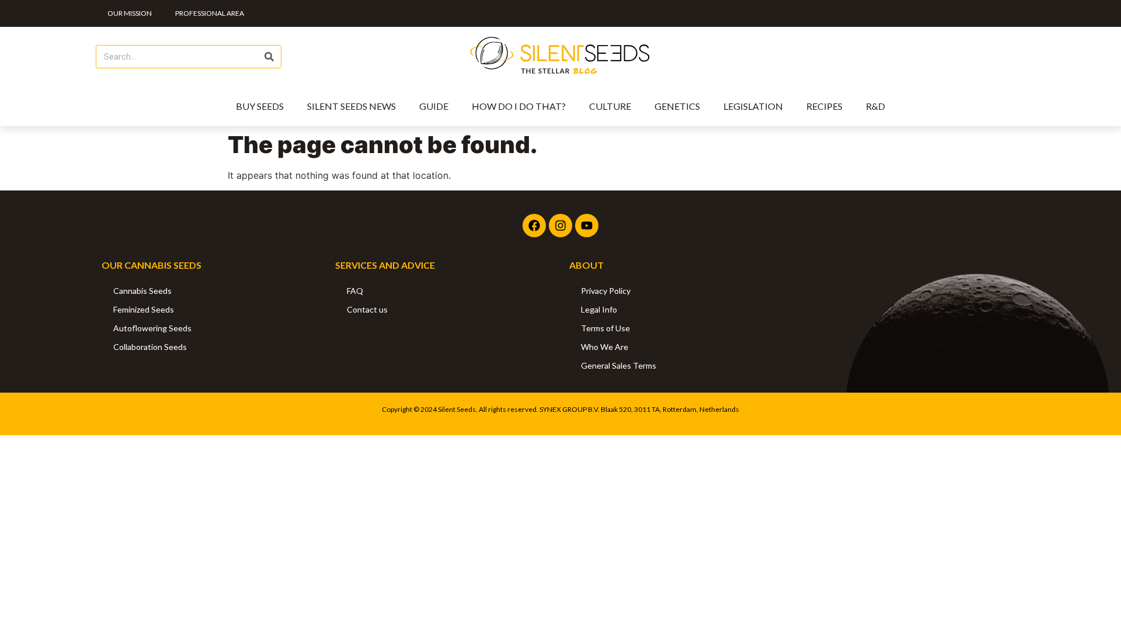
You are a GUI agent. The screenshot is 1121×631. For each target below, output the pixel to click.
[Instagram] (560, 225)
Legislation (753, 106)
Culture (610, 106)
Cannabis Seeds (142, 291)
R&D (875, 106)
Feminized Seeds (143, 309)
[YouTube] (586, 225)
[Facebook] (534, 225)
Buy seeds (260, 106)
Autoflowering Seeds (152, 328)
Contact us (367, 309)
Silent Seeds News (351, 106)
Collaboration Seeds (150, 347)
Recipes (824, 106)
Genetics (677, 106)
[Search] (269, 57)
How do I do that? (519, 106)
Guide (433, 106)
